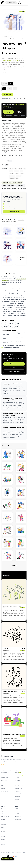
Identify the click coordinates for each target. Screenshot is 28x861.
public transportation (14, 178)
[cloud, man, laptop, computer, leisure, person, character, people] (7, 517)
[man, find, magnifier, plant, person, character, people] (7, 467)
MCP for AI (17, 796)
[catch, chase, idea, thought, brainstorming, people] (21, 231)
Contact (2, 827)
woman (11, 168)
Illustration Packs (5, 772)
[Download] (10, 457)
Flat (7, 164)
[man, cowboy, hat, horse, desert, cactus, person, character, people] (21, 454)
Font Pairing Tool (18, 788)
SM (4, 89)
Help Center (3, 824)
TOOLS (16, 770)
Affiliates (3, 819)
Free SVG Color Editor (20, 783)
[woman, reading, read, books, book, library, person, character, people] (21, 543)
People (9, 160)
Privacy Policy (18, 811)
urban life (19, 175)
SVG (4, 83)
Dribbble (3, 839)
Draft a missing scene (14, 371)
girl (15, 168)
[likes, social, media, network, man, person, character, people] (21, 492)
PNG (11, 83)
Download (8, 94)
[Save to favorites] (25, 43)
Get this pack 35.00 (8, 111)
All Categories (4, 785)
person (20, 168)
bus (24, 168)
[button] (19, 2)
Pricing (2, 813)
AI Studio (18, 772)
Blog (2, 811)
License (16, 808)
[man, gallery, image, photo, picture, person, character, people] (21, 505)
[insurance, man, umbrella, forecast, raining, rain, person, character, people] (21, 467)
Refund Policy (18, 819)
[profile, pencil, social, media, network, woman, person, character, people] (7, 543)
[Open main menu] (25, 2)
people (22, 173)
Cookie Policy (18, 813)
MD (9, 89)
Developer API (18, 793)
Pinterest (3, 844)
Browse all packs (20, 185)
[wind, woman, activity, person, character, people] (21, 530)
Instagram (3, 836)
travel (11, 170)
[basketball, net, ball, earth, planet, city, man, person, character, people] (7, 555)
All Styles (3, 788)
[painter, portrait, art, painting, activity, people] (7, 231)
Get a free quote (13, 211)
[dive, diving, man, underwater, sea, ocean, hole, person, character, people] (7, 505)
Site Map (17, 821)
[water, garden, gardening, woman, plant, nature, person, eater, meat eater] (7, 479)
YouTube (3, 841)
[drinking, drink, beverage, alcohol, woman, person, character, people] (7, 492)
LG (15, 89)
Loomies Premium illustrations (8, 38)
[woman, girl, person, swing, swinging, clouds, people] (7, 259)
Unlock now (19, 73)
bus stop (16, 170)
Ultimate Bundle (4, 791)
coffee (17, 173)
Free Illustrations (4, 777)
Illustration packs (8, 36)
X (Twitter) (3, 833)
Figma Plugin (18, 780)
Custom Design (18, 791)
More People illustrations (8, 185)
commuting (12, 175)
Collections (3, 783)
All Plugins (17, 777)
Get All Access (14, 367)
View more (14, 565)
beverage (11, 173)
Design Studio (19, 775)
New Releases (4, 780)
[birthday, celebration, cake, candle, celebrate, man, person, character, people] (21, 517)
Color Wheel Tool (18, 785)
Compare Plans (18, 802)
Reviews (2, 821)
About (2, 808)
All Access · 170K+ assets (20, 112)
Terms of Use (18, 816)
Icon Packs (3, 775)
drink (21, 170)
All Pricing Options (5, 816)
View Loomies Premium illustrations (14, 364)
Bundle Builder (18, 799)
